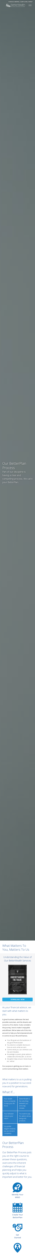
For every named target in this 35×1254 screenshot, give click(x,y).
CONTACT (30, 1)
